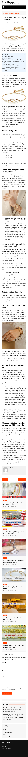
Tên (3, 670)
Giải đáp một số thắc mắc (9, 64)
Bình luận (4, 662)
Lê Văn (4, 22)
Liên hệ (4, 734)
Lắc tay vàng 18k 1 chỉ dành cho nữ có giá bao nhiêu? (13, 62)
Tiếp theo (22, 479)
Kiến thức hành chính (6, 748)
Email (3, 676)
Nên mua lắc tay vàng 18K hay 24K (12, 67)
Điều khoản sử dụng (7, 731)
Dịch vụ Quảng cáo (7, 736)
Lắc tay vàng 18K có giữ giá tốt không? (12, 65)
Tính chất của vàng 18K (8, 56)
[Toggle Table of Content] (23, 55)
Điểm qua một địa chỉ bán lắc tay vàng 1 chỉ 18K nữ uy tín (14, 69)
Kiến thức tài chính (6, 745)
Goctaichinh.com (8, 2)
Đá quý (19, 22)
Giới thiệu (5, 729)
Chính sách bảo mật (7, 732)
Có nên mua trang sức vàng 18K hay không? (13, 59)
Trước (5, 479)
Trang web (4, 682)
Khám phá (4, 746)
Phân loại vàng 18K (7, 58)
